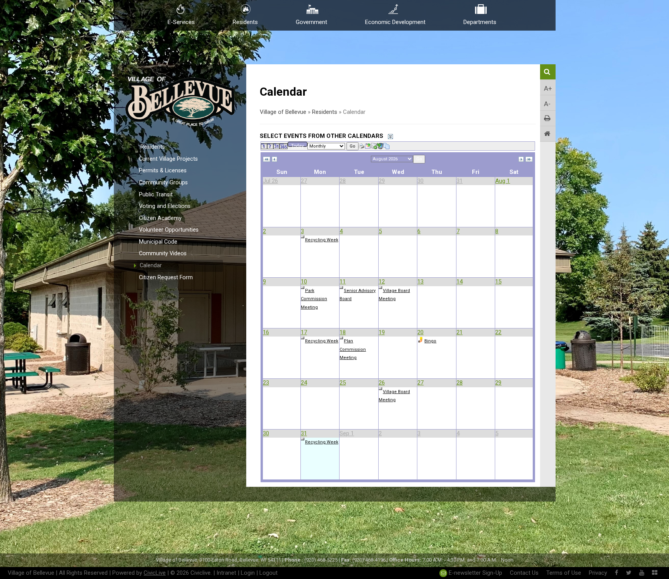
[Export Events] (368, 145)
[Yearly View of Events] (284, 145)
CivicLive (155, 572)
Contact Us (524, 572)
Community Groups (163, 182)
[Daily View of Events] (264, 145)
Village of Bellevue (283, 111)
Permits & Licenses (163, 170)
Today (297, 145)
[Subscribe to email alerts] (374, 145)
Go (352, 146)
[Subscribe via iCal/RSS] (380, 145)
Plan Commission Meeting (353, 349)
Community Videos (163, 253)
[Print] (362, 145)
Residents (153, 147)
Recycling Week (321, 239)
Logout (268, 572)
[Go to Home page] (548, 134)
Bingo (430, 341)
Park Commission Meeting (314, 299)
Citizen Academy (160, 218)
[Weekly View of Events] (270, 145)
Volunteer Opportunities (169, 230)
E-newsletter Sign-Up (474, 572)
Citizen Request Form (166, 277)
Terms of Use (563, 572)
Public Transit (156, 194)
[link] (266, 158)
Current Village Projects (168, 159)
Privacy (598, 572)
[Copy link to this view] (386, 145)
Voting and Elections (164, 206)
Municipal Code (158, 242)
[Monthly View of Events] (276, 145)
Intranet (226, 572)
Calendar (151, 265)
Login (248, 572)
